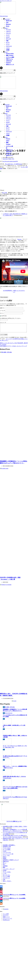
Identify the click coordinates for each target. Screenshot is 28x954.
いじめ (4, 873)
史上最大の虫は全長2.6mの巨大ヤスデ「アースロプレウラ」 (15, 756)
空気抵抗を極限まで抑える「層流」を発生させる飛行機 (15, 736)
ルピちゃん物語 (10, 57)
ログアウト (6, 915)
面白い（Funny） (7, 881)
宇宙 (4, 879)
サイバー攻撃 (6, 876)
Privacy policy (10, 53)
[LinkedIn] (14, 901)
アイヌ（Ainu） (7, 848)
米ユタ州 (4, 192)
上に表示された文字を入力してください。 (11, 318)
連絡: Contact (9, 55)
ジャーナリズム (7, 852)
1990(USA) (9, 60)
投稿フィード (6, 917)
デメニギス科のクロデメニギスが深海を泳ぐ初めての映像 (15, 715)
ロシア (7, 42)
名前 (2, 308)
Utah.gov (19, 239)
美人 (4, 864)
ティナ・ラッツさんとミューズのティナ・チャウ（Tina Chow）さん (15, 746)
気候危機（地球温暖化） (9, 845)
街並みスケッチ (10, 64)
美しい (4, 863)
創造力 (4, 856)
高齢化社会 (6, 861)
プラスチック (6, 878)
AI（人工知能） (7, 849)
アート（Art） (6, 855)
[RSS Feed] (14, 903)
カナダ (7, 37)
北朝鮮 (7, 49)
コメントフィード (7, 918)
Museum (8, 24)
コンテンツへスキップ (5, 0)
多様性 (4, 858)
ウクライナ (9, 46)
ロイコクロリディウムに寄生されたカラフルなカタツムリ (15, 797)
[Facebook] (14, 886)
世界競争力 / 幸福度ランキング (11, 859)
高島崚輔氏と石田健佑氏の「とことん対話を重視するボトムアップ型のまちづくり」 (15, 710)
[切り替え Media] (16, 113)
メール (2, 310)
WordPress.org (6, 919)
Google (4, 851)
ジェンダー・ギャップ (8, 869)
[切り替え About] (16, 137)
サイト (1, 313)
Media (9, 158)
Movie (7, 26)
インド (7, 44)
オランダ (8, 38)
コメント (3, 322)
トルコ (7, 48)
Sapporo (8, 62)
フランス (8, 33)
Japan (14, 161)
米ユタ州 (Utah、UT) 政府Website (13, 164)
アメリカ (8, 29)
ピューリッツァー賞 (8, 853)
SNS (17, 161)
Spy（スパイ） (6, 875)
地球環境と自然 (7, 846)
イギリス (8, 31)
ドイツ (7, 35)
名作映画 (5, 866)
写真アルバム (9, 59)
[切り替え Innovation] (16, 104)
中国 (7, 40)
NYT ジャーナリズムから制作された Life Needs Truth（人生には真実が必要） (15, 787)
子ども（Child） (7, 872)
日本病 (4, 870)
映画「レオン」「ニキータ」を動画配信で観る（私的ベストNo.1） (15, 767)
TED (7, 22)
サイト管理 (6, 914)
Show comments (4, 297)
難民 (4, 867)
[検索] (1, 68)
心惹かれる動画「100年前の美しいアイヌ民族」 (14, 726)
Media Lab (9, 20)
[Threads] (14, 889)
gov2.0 (4, 161)
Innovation (5, 158)
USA (13, 158)
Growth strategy (9, 161)
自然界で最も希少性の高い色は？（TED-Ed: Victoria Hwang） (14, 777)
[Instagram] (14, 891)
